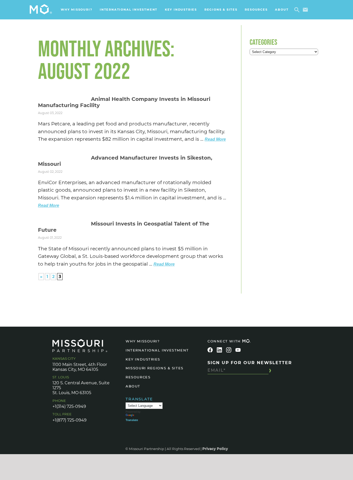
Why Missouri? (76, 9)
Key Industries (181, 9)
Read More (215, 139)
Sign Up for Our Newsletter (250, 362)
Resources (256, 9)
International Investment (128, 9)
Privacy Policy (215, 449)
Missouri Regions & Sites (154, 368)
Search (297, 9)
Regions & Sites (220, 9)
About (281, 9)
